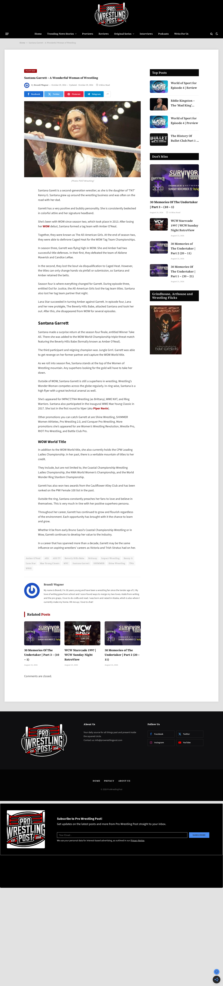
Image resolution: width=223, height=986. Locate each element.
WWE (29, 568)
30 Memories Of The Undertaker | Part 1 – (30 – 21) (183, 271)
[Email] (27, 232)
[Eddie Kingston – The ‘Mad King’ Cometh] (159, 104)
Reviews (104, 33)
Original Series (122, 33)
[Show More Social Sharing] (107, 94)
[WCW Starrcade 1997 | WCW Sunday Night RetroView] (82, 633)
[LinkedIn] (27, 216)
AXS (47, 558)
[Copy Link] (27, 241)
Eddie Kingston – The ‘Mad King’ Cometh (183, 103)
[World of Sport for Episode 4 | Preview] (159, 122)
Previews (87, 33)
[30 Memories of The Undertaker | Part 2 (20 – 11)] (123, 633)
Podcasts (163, 33)
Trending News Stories (60, 33)
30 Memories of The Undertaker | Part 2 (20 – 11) (122, 655)
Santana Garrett (81, 563)
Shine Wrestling (117, 563)
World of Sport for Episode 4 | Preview (184, 120)
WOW (46, 226)
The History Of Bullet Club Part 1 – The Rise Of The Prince (184, 138)
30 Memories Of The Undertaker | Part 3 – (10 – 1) (41, 655)
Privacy (109, 780)
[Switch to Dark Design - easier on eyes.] (216, 33)
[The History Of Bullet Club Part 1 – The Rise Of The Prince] (159, 139)
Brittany (92, 558)
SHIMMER (99, 563)
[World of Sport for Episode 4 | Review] (159, 86)
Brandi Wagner (41, 85)
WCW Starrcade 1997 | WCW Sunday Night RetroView (80, 655)
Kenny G (128, 558)
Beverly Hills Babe (74, 558)
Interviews (146, 33)
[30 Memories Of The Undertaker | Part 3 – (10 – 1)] (42, 633)
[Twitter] (27, 207)
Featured (30, 71)
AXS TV (57, 558)
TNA (131, 563)
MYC (66, 563)
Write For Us (181, 33)
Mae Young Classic (50, 563)
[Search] (211, 34)
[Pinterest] (27, 224)
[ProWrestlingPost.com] (111, 14)
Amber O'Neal (33, 558)
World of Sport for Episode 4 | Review (184, 85)
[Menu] (7, 34)
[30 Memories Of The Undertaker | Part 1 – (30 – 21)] (159, 270)
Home (38, 33)
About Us (124, 780)
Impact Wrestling (110, 558)
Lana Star (31, 563)
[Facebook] (27, 199)
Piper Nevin (100, 408)
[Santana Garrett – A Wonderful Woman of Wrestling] (82, 139)
